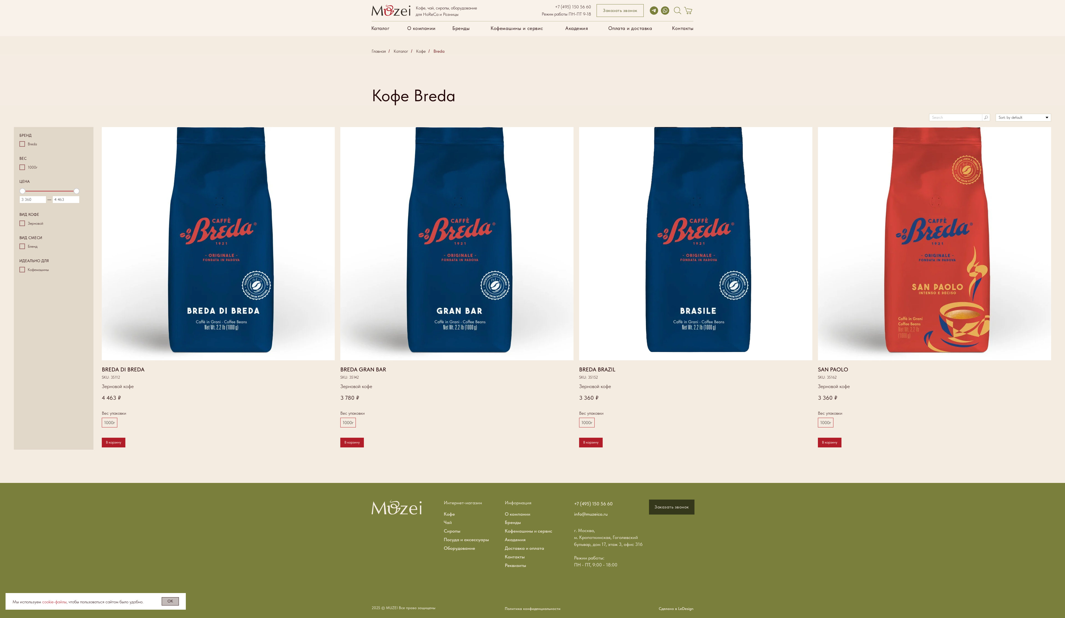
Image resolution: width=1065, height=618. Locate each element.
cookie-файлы (54, 601)
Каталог (401, 51)
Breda (439, 51)
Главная (379, 51)
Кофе (421, 51)
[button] (620, 10)
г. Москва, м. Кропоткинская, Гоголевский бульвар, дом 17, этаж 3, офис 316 (608, 537)
